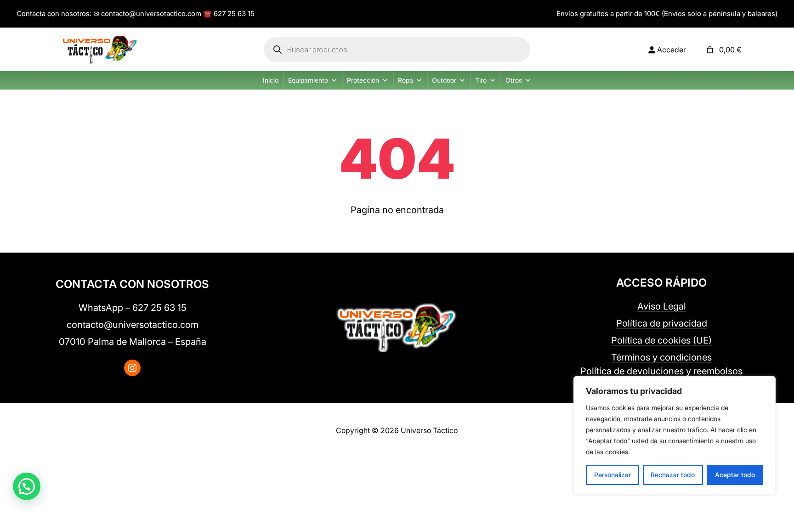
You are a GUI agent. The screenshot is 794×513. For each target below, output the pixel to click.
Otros (513, 80)
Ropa (405, 80)
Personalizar (612, 475)
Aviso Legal (661, 306)
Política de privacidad (661, 323)
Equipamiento (308, 80)
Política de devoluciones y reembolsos (661, 371)
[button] (26, 486)
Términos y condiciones (661, 357)
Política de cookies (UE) (661, 340)
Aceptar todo (735, 475)
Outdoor (444, 80)
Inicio (270, 80)
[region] (674, 435)
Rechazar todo (673, 475)
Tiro (481, 80)
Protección (363, 80)
